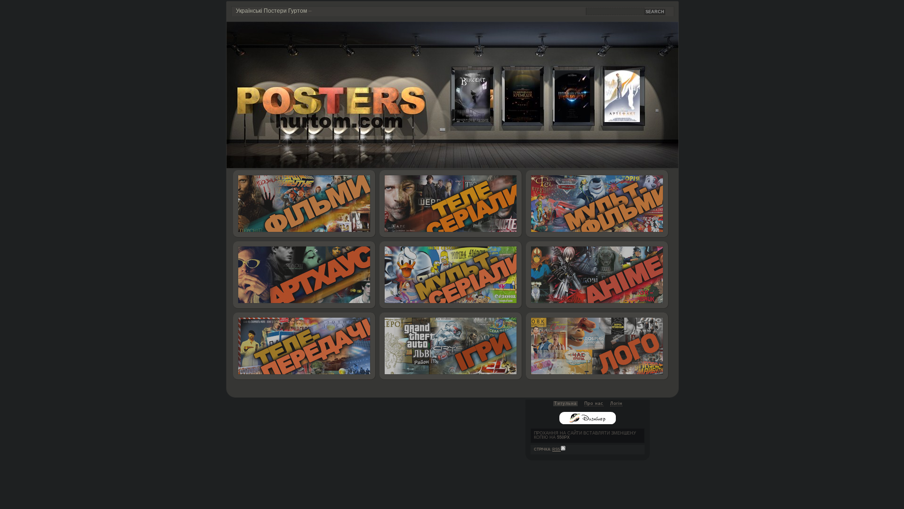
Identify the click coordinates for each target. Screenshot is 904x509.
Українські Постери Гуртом (271, 11)
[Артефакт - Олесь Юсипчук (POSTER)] (615, 119)
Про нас (594, 403)
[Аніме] (597, 275)
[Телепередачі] (304, 346)
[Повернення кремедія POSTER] (515, 119)
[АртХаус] (304, 275)
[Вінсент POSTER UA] (465, 119)
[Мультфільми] (597, 204)
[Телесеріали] (450, 204)
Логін (616, 403)
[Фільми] (304, 204)
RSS (556, 449)
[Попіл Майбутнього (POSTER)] (565, 119)
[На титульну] (452, 166)
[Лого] (597, 346)
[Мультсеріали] (450, 275)
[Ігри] (450, 346)
